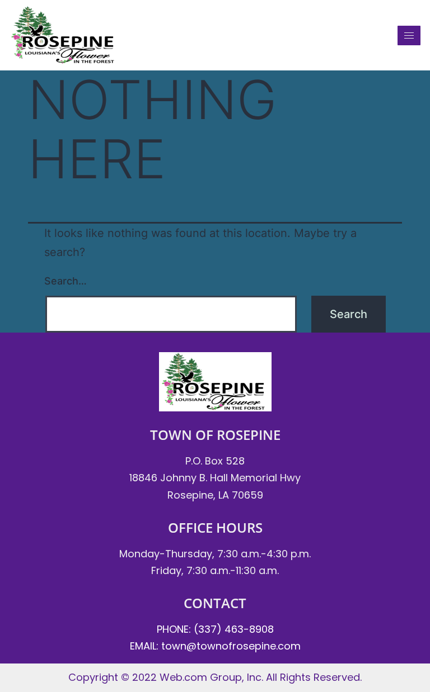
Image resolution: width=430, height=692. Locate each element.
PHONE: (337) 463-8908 (215, 629)
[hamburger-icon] (409, 35)
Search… (65, 281)
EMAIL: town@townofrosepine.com (215, 646)
